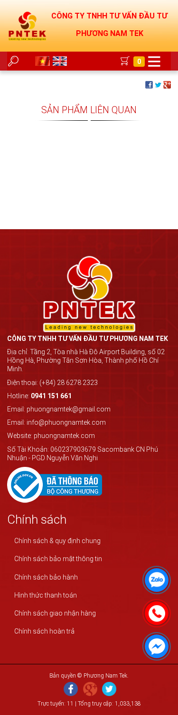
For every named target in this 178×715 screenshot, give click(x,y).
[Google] (90, 689)
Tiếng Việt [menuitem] (43, 61)
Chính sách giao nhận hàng (55, 613)
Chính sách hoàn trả (44, 631)
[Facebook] (70, 689)
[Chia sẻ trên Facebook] (149, 84)
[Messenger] (154, 644)
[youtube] (109, 689)
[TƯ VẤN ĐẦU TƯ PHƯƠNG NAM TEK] (27, 26)
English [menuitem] (61, 61)
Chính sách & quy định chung (57, 541)
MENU (154, 61)
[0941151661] (154, 611)
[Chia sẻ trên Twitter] (158, 84)
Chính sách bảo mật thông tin (58, 559)
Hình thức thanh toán (45, 595)
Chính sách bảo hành (46, 577)
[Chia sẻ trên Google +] (167, 84)
